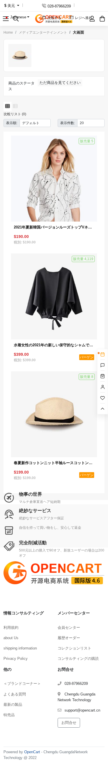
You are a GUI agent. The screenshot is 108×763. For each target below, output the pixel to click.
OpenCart (32, 752)
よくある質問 (14, 694)
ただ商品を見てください (60, 82)
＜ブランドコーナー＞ (22, 683)
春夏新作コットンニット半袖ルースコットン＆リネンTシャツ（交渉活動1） (54, 463)
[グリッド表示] (7, 106)
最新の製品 (12, 704)
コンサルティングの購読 (78, 658)
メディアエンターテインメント (43, 32)
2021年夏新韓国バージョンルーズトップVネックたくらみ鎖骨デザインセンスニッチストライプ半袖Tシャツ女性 (54, 227)
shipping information (20, 648)
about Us (10, 638)
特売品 (9, 715)
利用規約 (10, 627)
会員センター (69, 627)
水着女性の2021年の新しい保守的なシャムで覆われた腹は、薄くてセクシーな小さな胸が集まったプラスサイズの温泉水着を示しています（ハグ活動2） (54, 345)
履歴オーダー (69, 638)
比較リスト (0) (15, 114)
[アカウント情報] (92, 19)
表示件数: (67, 123)
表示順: (11, 123)
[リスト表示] (15, 106)
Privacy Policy (15, 658)
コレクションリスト (74, 648)
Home (8, 32)
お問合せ (68, 722)
